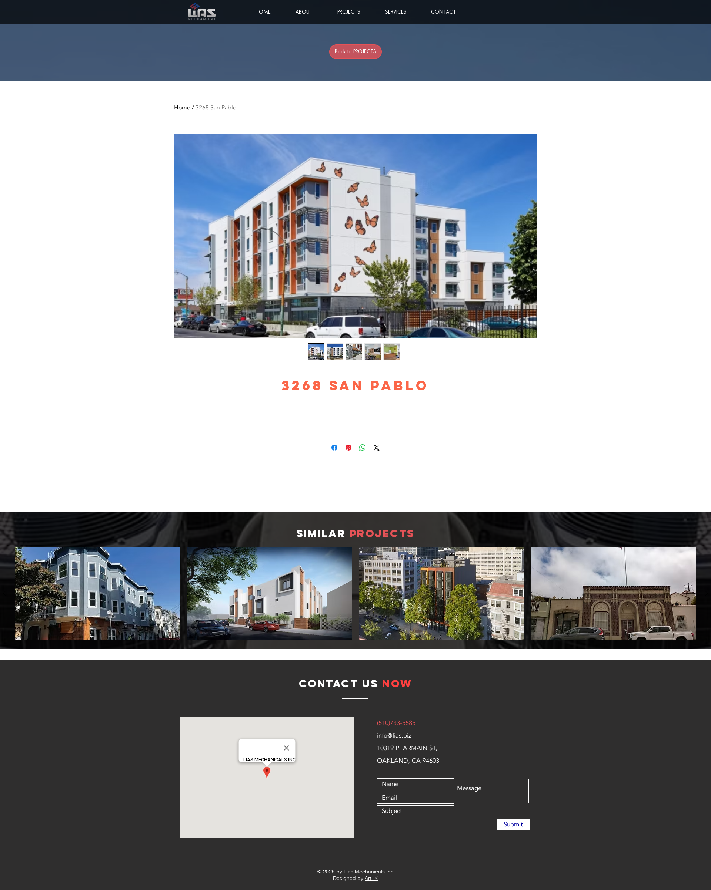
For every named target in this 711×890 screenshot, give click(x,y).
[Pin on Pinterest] (348, 447)
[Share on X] (376, 447)
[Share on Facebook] (334, 447)
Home (182, 108)
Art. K (371, 878)
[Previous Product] (4, 593)
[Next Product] (706, 593)
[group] (355, 593)
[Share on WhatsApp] (362, 447)
